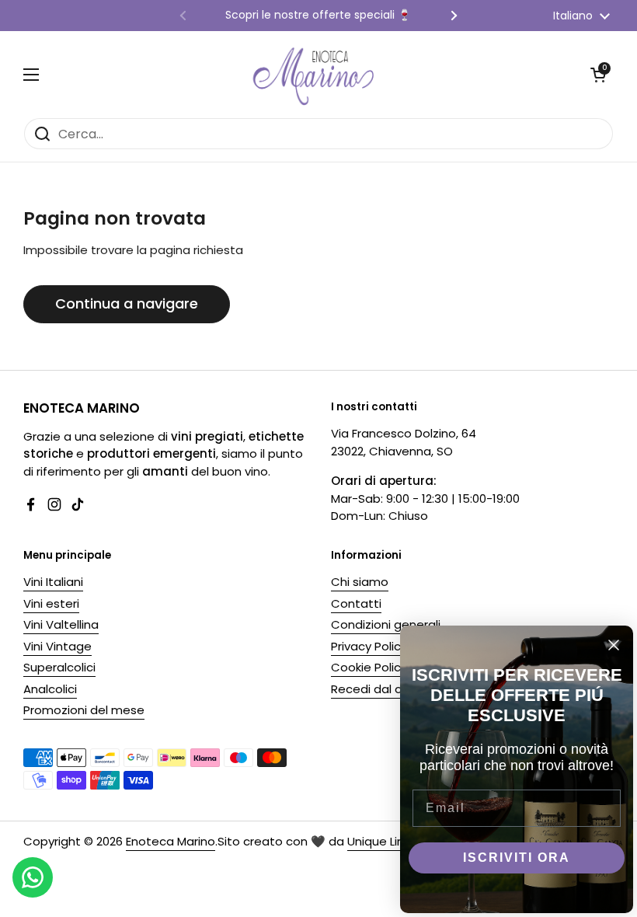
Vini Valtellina (61, 624)
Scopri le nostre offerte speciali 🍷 (318, 15)
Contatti (356, 603)
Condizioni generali (385, 624)
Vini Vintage (57, 646)
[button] (598, 74)
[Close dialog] (613, 645)
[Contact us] (32, 877)
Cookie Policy (369, 667)
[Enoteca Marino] (315, 74)
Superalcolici (59, 667)
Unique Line (379, 841)
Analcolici (50, 689)
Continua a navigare (126, 303)
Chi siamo (359, 582)
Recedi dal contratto (391, 689)
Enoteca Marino (170, 841)
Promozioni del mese (83, 710)
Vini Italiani (53, 582)
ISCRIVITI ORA (516, 857)
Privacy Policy (369, 646)
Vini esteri (51, 603)
